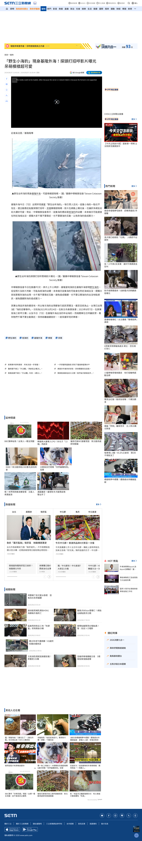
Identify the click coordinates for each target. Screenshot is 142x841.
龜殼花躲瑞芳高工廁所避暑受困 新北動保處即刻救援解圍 (52, 795)
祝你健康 (92, 3)
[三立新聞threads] (135, 815)
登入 (136, 3)
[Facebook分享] (7, 79)
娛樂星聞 (74, 3)
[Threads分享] (7, 90)
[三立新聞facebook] (109, 815)
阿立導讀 (102, 3)
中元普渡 (92, 511)
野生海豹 (94, 287)
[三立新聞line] (122, 815)
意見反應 (81, 823)
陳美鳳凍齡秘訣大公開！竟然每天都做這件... (75, 373)
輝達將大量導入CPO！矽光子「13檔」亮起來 (52, 442)
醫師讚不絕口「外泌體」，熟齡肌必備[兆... (24, 369)
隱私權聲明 (37, 823)
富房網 (122, 3)
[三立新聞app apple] (12, 829)
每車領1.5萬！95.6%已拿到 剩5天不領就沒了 (120, 454)
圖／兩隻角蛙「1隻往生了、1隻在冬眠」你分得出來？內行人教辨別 (19, 738)
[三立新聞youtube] (102, 815)
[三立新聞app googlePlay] (30, 829)
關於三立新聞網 (22, 823)
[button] (129, 3)
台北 (14, 511)
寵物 (43, 8)
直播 (67, 8)
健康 (95, 8)
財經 (118, 8)
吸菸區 (44, 511)
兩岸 (107, 8)
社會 (78, 8)
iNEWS (83, 3)
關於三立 (8, 823)
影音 (55, 8)
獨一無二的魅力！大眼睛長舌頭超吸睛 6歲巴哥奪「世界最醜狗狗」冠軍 (52, 766)
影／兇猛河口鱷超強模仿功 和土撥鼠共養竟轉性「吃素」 (85, 795)
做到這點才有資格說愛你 (15, 765)
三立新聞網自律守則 (54, 823)
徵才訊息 (104, 823)
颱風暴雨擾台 (22, 8)
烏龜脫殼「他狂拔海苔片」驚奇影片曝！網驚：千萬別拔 (51, 738)
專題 (124, 8)
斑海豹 (72, 212)
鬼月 (78, 511)
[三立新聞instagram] (115, 815)
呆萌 (49, 208)
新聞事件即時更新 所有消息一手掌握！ (24, 364)
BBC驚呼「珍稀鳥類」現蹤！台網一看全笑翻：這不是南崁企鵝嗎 (20, 795)
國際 (101, 8)
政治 (72, 8)
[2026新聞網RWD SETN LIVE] (35, 3)
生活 (90, 8)
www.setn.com (26, 835)
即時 (12, 8)
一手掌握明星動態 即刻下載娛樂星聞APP (73, 364)
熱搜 (61, 8)
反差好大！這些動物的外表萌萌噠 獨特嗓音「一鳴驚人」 (85, 766)
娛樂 (84, 8)
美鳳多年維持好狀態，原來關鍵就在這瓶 (73, 369)
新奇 (130, 8)
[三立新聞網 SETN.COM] (6, 8)
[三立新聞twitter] (129, 815)
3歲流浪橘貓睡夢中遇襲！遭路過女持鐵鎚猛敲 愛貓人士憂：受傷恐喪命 (85, 738)
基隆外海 (36, 193)
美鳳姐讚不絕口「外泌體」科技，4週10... (24, 373)
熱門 (49, 8)
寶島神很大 (112, 3)
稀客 (43, 204)
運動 (113, 8)
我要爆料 (93, 823)
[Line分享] (7, 84)
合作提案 (70, 823)
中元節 (63, 511)
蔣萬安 (29, 511)
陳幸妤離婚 (35, 8)
